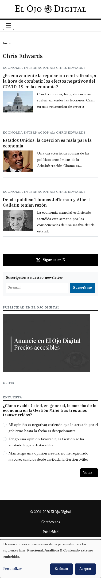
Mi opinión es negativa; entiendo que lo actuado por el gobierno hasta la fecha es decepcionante (53, 428)
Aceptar (85, 569)
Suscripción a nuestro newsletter (34, 278)
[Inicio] (50, 9)
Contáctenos (50, 522)
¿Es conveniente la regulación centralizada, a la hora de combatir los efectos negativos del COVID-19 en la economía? (49, 81)
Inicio (7, 43)
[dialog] (50, 558)
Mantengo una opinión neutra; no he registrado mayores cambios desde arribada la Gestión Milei (48, 457)
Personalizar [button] (12, 569)
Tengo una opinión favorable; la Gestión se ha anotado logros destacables (46, 442)
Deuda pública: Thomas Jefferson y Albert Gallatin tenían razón (46, 202)
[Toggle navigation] (8, 25)
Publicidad (50, 532)
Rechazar (61, 569)
